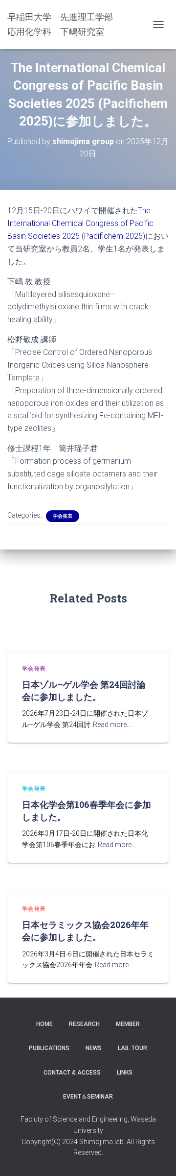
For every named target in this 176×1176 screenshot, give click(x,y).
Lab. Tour (132, 1048)
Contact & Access (72, 1072)
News (94, 1048)
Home (44, 1024)
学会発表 (62, 516)
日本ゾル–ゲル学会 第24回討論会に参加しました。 (84, 690)
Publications (49, 1048)
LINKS (124, 1072)
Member (128, 1024)
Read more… (112, 724)
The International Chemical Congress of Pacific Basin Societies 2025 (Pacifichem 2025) (80, 223)
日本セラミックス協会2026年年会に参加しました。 (85, 931)
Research (84, 1024)
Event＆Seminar (88, 1096)
